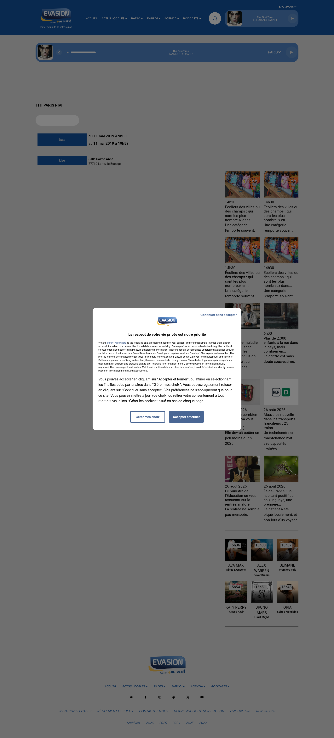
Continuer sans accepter (218, 314)
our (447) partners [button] (116, 342)
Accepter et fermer (186, 417)
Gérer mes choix (148, 417)
